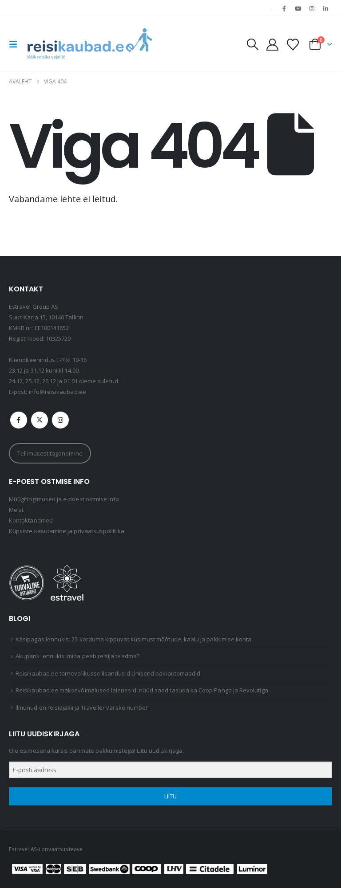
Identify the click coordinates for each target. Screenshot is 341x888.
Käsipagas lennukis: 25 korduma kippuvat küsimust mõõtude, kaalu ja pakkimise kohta (133, 639)
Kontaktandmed (31, 520)
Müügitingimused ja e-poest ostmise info (64, 499)
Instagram (60, 420)
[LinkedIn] (326, 8)
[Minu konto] (272, 45)
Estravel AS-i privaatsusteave (46, 849)
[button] (16, 44)
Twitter (39, 420)
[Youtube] (298, 8)
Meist (16, 510)
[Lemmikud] (293, 45)
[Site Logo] (89, 44)
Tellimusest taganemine (49, 453)
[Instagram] (312, 8)
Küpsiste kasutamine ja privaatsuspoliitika (66, 531)
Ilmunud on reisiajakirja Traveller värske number (82, 707)
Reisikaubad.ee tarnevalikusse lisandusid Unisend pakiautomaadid (108, 673)
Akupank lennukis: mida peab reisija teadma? (77, 656)
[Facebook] (284, 8)
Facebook (19, 420)
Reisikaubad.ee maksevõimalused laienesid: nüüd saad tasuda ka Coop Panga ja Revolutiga (142, 690)
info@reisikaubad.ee (57, 392)
